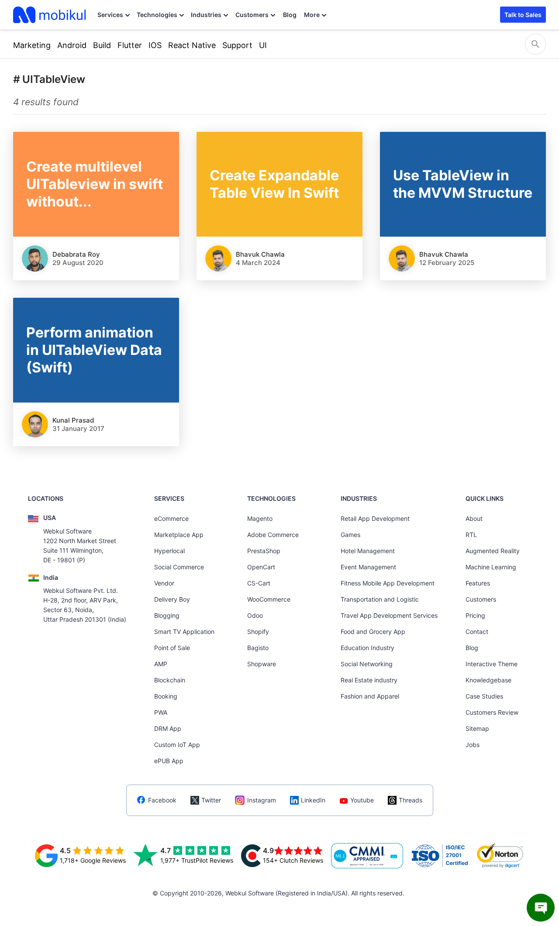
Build (102, 45)
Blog (290, 14)
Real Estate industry (369, 680)
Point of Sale (172, 647)
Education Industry (367, 647)
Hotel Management (368, 550)
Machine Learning (491, 567)
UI (263, 45)
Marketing (32, 45)
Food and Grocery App (373, 631)
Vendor (164, 583)
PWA (160, 712)
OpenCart (261, 567)
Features (478, 583)
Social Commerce (179, 567)
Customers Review (492, 712)
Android (71, 45)
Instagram (261, 800)
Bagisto (258, 647)
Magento (260, 518)
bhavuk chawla (260, 254)
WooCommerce (268, 599)
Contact (477, 631)
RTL (471, 534)
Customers (252, 14)
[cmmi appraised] (367, 855)
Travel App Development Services (389, 615)
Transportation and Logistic (380, 599)
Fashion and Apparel (370, 696)
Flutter (129, 45)
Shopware (261, 664)
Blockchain (169, 680)
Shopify (258, 631)
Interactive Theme (492, 664)
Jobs (473, 744)
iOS (155, 45)
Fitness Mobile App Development (388, 583)
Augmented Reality (493, 550)
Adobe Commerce (273, 534)
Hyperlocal (169, 550)
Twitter (211, 800)
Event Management (368, 567)
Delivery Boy (172, 599)
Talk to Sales (523, 14)
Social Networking (367, 664)
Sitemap (477, 728)
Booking (165, 696)
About (474, 518)
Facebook (162, 800)
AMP (160, 664)
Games (350, 534)
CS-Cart (258, 583)
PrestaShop (263, 550)
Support (237, 45)
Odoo (255, 615)
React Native (192, 45)
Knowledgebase (488, 680)
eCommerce (171, 518)
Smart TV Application (184, 631)
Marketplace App (179, 534)
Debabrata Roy (76, 254)
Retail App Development (375, 518)
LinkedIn (313, 800)
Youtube (362, 800)
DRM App (167, 728)
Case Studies (484, 696)
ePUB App (168, 760)
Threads (410, 800)
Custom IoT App (177, 744)
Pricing (475, 615)
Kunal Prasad (73, 420)
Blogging (166, 615)
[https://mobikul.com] (50, 15)
